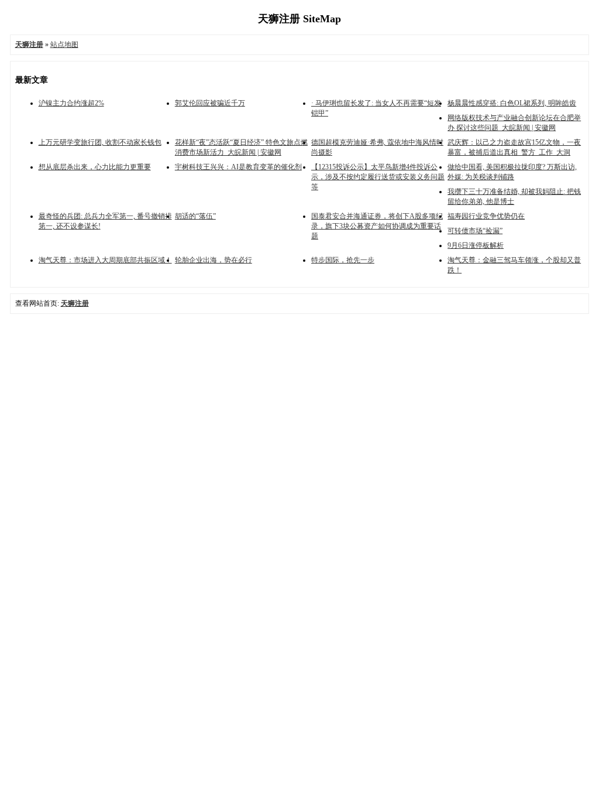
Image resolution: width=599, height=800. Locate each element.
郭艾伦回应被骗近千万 (210, 103)
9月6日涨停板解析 (475, 245)
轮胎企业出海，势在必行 (213, 260)
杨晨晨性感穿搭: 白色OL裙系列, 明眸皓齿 (511, 103)
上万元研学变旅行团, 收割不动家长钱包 (100, 142)
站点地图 (64, 44)
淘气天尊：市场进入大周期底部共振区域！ (105, 260)
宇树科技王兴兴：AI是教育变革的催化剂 (238, 167)
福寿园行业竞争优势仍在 (486, 216)
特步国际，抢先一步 (342, 260)
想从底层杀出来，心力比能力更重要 (95, 167)
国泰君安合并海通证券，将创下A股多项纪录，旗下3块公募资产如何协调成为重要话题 (377, 226)
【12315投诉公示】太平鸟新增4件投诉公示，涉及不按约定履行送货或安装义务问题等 (378, 177)
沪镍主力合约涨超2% (71, 103)
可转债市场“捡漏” (474, 231)
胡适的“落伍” (195, 216)
